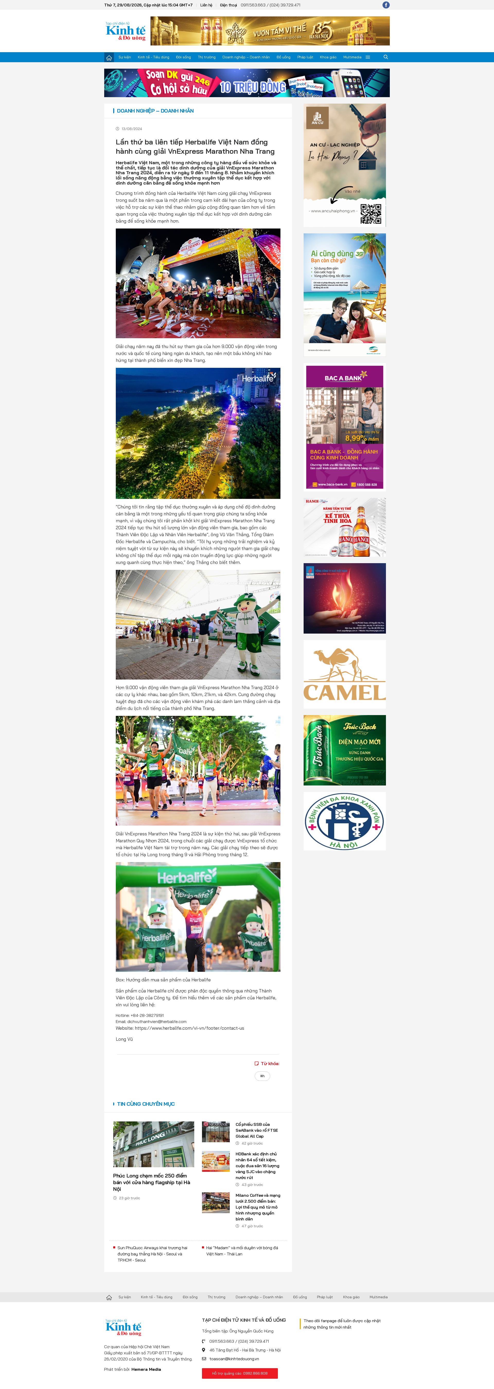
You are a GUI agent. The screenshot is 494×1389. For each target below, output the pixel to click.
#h (262, 1076)
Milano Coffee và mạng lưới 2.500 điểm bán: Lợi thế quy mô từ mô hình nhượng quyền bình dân (258, 1207)
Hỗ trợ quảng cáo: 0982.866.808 (240, 1373)
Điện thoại (228, 5)
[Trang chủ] (109, 57)
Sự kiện (125, 57)
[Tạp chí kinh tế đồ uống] (125, 31)
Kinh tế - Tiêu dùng (153, 57)
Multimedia (352, 57)
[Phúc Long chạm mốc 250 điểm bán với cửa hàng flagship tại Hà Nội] (153, 1144)
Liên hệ (206, 5)
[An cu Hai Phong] (345, 164)
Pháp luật (305, 57)
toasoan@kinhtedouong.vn (234, 1358)
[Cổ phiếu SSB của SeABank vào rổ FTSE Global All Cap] (216, 1131)
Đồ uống (283, 57)
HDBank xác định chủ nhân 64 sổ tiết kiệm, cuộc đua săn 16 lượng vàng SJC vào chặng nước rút (257, 1165)
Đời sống (183, 57)
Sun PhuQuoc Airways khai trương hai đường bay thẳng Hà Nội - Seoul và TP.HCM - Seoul (152, 1254)
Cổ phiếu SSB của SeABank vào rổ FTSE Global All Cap (257, 1130)
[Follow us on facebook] (386, 4)
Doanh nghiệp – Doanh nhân (246, 57)
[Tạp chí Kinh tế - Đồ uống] (109, 1297)
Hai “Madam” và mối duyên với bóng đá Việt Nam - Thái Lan (242, 1250)
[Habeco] (345, 526)
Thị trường (207, 57)
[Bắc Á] (345, 427)
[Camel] (345, 673)
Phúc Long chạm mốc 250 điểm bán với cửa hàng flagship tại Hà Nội (151, 1182)
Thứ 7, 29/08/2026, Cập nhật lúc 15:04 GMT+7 (148, 5)
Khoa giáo (328, 57)
